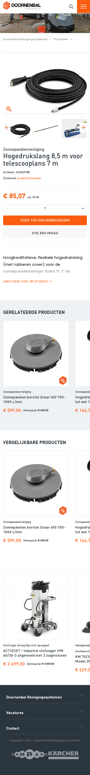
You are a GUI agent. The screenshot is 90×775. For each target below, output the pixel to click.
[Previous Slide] (6, 127)
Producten (61, 39)
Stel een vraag (45, 233)
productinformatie (29, 178)
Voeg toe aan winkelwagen (45, 220)
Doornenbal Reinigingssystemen (25, 39)
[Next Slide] (83, 127)
